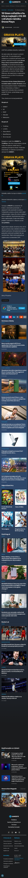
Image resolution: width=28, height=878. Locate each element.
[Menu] (3, 2)
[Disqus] (14, 723)
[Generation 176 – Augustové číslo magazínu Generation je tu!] (14, 800)
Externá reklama (18, 843)
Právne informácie (8, 841)
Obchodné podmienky (19, 845)
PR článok (12, 6)
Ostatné (7, 6)
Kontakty (6, 855)
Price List (16, 850)
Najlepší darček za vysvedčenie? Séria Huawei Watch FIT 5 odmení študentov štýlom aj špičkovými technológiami (14, 426)
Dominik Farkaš (8, 27)
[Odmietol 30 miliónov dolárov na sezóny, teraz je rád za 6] (14, 685)
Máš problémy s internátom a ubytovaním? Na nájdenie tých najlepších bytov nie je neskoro (11, 558)
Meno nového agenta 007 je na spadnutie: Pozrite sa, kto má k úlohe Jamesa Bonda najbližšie (13, 345)
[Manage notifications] (2, 875)
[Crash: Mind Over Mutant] (7, 497)
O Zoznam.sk (7, 838)
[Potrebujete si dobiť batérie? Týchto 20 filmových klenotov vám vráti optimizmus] (6, 755)
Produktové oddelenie (8, 858)
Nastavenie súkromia (8, 845)
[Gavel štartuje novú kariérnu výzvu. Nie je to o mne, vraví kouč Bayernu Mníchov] (14, 658)
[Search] (25, 2)
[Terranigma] (7, 519)
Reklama (17, 838)
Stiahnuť (23, 788)
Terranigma (5, 529)
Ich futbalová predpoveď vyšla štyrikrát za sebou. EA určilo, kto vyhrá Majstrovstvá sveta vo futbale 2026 (14, 478)
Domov (3, 6)
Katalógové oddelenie (8, 863)
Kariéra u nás (6, 848)
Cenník (15, 848)
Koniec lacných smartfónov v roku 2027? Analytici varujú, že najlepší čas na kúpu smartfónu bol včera (13, 399)
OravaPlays (5, 300)
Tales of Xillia (19, 507)
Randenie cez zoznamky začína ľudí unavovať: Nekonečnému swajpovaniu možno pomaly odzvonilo (13, 614)
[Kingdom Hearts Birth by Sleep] (20, 519)
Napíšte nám (6, 850)
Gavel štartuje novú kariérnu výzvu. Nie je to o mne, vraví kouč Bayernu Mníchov (13, 671)
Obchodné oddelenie (8, 861)
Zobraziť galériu (20, 44)
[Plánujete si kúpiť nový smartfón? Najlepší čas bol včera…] (14, 440)
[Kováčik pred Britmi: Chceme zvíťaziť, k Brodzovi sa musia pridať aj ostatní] (14, 633)
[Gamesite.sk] (15, 2)
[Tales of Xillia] (20, 497)
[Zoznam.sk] (17, 863)
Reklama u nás (17, 841)
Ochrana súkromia (8, 843)
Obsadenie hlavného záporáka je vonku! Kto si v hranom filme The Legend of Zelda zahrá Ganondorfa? (14, 372)
